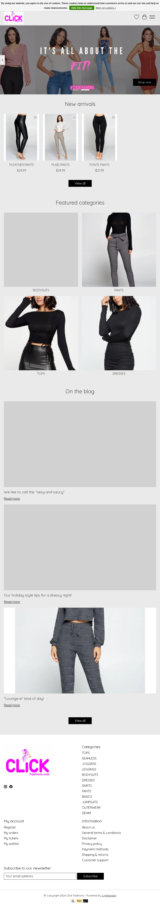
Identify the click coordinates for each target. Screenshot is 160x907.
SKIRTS (87, 786)
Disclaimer (89, 838)
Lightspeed (109, 895)
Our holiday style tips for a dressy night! (38, 595)
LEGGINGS (89, 769)
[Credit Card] (72, 901)
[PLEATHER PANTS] (21, 137)
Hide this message (81, 8)
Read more (12, 499)
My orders (11, 833)
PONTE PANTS (99, 165)
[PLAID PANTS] (60, 137)
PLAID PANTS (60, 165)
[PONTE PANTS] (99, 137)
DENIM (86, 813)
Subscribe (90, 876)
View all (80, 183)
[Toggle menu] (152, 17)
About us (88, 827)
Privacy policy (92, 844)
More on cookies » (106, 8)
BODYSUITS (41, 290)
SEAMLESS (89, 758)
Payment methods (95, 849)
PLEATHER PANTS (21, 165)
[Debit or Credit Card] (85, 901)
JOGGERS (89, 764)
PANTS (119, 290)
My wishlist (11, 844)
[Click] (13, 17)
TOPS (41, 374)
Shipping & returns (95, 855)
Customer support (95, 860)
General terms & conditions (101, 833)
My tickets (11, 838)
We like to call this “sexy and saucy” (34, 492)
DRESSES (119, 374)
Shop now (144, 82)
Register (10, 827)
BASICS (87, 797)
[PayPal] (79, 901)
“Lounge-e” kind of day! (24, 698)
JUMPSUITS (90, 802)
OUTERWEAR (91, 808)
